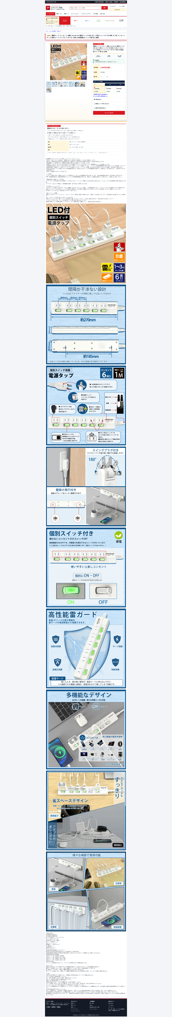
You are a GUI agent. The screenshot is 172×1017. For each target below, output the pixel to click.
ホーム (47, 31)
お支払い (91, 1005)
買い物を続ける (97, 99)
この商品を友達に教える (100, 108)
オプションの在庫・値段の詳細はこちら (100, 96)
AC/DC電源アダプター (121, 21)
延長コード (87, 20)
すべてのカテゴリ (50, 13)
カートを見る (122, 6)
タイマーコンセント (75, 13)
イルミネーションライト (86, 13)
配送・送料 (102, 13)
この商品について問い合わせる (101, 103)
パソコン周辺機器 (52, 31)
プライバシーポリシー (94, 1009)
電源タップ (66, 13)
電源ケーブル (59, 13)
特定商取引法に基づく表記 (94, 1007)
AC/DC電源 (95, 13)
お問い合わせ (110, 1003)
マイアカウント (113, 6)
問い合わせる (117, 9)
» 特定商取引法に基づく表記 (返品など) (100, 94)
